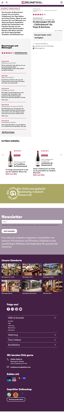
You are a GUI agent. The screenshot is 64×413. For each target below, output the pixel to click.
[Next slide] (61, 155)
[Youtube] (20, 309)
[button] (3, 2)
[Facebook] (8, 309)
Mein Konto (11, 328)
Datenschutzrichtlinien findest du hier (49, 225)
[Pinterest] (16, 309)
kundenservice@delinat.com (21, 367)
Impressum (11, 330)
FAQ (9, 323)
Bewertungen (13, 8)
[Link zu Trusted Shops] (9, 394)
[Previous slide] (3, 155)
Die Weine (4, 8)
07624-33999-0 (16, 359)
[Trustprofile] (19, 394)
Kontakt (10, 321)
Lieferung (11, 325)
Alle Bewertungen (8, 132)
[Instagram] (12, 309)
